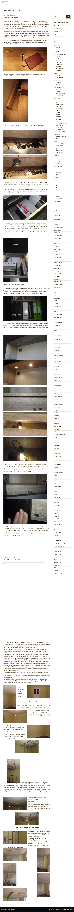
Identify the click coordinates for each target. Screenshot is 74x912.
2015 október (57, 287)
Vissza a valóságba (11, 17)
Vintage (58, 112)
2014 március (57, 328)
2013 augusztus (58, 330)
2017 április (57, 246)
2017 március (57, 249)
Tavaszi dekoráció (60, 93)
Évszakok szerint (60, 125)
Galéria (56, 421)
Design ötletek (59, 75)
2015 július (56, 295)
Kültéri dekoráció (60, 145)
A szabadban (57, 134)
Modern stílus (59, 108)
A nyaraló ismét (58, 31)
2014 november (58, 317)
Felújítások (57, 177)
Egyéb (55, 388)
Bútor (57, 179)
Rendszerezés (57, 80)
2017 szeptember (58, 243)
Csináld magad (57, 87)
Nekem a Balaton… (59, 28)
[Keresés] (68, 16)
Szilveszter (58, 157)
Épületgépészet (58, 166)
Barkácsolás (59, 89)
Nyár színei (60, 127)
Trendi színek (57, 551)
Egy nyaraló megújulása (60, 34)
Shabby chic (59, 106)
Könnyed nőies (57, 464)
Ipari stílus (58, 116)
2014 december (58, 314)
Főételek (58, 190)
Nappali (58, 58)
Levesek (58, 192)
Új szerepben (59, 150)
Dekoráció (56, 141)
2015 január (57, 311)
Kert (57, 138)
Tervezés (58, 203)
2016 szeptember (58, 262)
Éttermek (58, 47)
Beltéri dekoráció (60, 143)
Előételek (58, 196)
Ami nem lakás (57, 45)
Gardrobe (58, 70)
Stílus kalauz (57, 98)
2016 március (57, 273)
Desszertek (59, 198)
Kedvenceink (57, 208)
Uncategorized (57, 562)
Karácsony (58, 163)
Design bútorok (58, 372)
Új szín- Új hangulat (58, 25)
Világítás (58, 174)
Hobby (55, 210)
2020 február (57, 230)
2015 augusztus (58, 292)
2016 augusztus (58, 265)
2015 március (57, 306)
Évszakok (56, 402)
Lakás (57, 181)
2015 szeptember (58, 290)
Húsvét (58, 161)
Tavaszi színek (61, 131)
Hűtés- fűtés (59, 168)
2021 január (57, 224)
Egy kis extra (57, 385)
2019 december (58, 235)
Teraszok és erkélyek (61, 136)
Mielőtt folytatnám (58, 36)
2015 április (57, 303)
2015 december (58, 281)
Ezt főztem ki (57, 184)
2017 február (57, 252)
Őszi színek (60, 129)
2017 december (58, 238)
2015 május (57, 300)
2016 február (57, 276)
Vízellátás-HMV (60, 172)
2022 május (57, 219)
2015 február (57, 309)
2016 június (57, 268)
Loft (57, 102)
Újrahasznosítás (60, 152)
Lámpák (56, 478)
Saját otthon (57, 201)
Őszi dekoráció (59, 95)
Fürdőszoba (59, 62)
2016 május (57, 271)
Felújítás (58, 91)
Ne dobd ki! (57, 148)
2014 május (57, 325)
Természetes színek (63, 123)
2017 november (58, 241)
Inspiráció (58, 205)
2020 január (57, 232)
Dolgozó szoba (59, 60)
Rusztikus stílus (60, 100)
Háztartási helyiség (60, 68)
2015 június (57, 298)
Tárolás (58, 84)
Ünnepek (56, 155)
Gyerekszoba (59, 64)
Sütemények (59, 194)
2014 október (57, 320)
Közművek (58, 170)
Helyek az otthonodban (60, 54)
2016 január (57, 279)
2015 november (58, 284)
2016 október (57, 260)
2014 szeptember (58, 322)
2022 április (57, 222)
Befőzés (58, 187)
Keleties (58, 114)
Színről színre (57, 119)
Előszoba (56, 393)
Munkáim (56, 489)
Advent (58, 159)
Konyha (58, 56)
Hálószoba (58, 66)
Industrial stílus (59, 104)
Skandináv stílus (60, 110)
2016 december (58, 257)
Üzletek (58, 49)
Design (56, 73)
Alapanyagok (59, 185)
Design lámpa (59, 77)
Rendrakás (58, 82)
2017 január (57, 254)
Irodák (57, 51)
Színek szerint (59, 121)
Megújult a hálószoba (12, 559)
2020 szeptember (58, 227)
